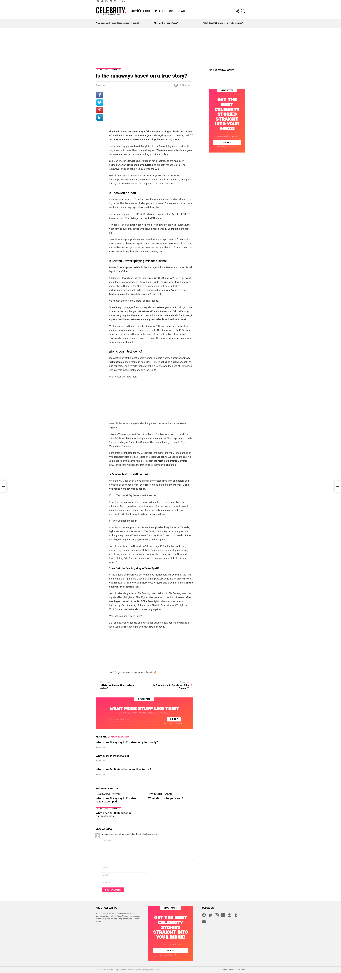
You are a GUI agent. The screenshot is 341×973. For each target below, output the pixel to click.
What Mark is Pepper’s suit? (166, 23)
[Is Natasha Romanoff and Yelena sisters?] (3, 486)
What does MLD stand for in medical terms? (223, 23)
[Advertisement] (170, 46)
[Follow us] (237, 11)
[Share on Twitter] (99, 102)
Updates (159, 11)
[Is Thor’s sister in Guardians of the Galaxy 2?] (338, 486)
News (181, 11)
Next (244, 23)
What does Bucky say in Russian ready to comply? (118, 23)
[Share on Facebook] (99, 95)
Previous (97, 23)
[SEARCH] (243, 11)
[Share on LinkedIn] (99, 117)
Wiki (171, 11)
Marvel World (120, 736)
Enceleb (232, 970)
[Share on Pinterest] (99, 110)
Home (147, 11)
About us (241, 970)
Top (135, 11)
